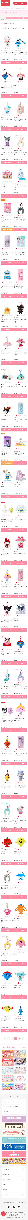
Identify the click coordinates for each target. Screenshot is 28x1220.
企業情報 (5, 1189)
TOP (2, 8)
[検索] (16, 3)
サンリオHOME (6, 1169)
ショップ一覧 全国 (7, 1195)
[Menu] (3, 1213)
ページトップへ (13, 1096)
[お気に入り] (22, 3)
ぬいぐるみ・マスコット (16, 8)
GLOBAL (5, 1184)
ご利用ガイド (6, 1102)
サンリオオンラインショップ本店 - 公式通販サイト (5, 3)
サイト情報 (5, 1111)
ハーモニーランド (7, 1179)
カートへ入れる (7, 62)
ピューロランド (6, 1174)
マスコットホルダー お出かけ (14, 18)
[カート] (25, 3)
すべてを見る (22, 1047)
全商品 (7, 8)
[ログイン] (19, 3)
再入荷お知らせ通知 (7, 229)
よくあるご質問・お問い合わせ (10, 1106)
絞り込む (7, 28)
